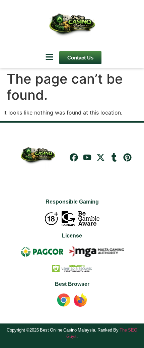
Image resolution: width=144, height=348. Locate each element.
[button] (49, 57)
